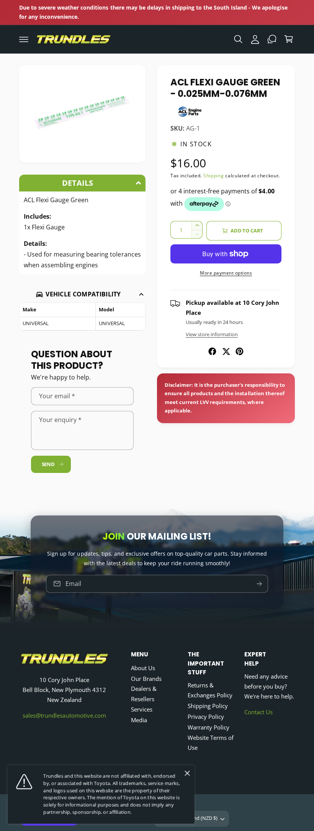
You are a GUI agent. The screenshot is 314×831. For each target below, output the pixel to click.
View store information (212, 334)
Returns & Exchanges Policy (210, 690)
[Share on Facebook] (212, 351)
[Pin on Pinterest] (239, 351)
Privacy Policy (206, 716)
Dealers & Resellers (144, 693)
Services (141, 709)
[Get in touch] (271, 39)
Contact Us (258, 712)
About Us (143, 668)
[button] (23, 39)
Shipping (213, 175)
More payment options (226, 273)
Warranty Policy (208, 727)
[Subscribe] (259, 583)
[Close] (187, 773)
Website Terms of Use (211, 742)
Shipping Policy (208, 706)
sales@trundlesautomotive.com (64, 715)
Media (139, 720)
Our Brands (146, 678)
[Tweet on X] (226, 351)
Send (48, 464)
